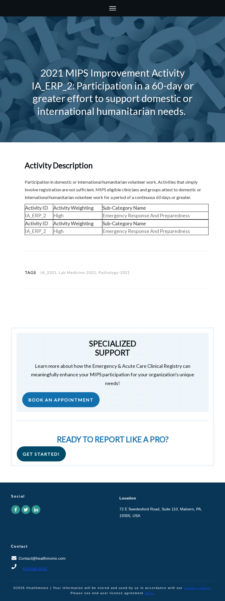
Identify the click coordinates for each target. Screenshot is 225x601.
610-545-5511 (35, 569)
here (149, 593)
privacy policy (197, 588)
